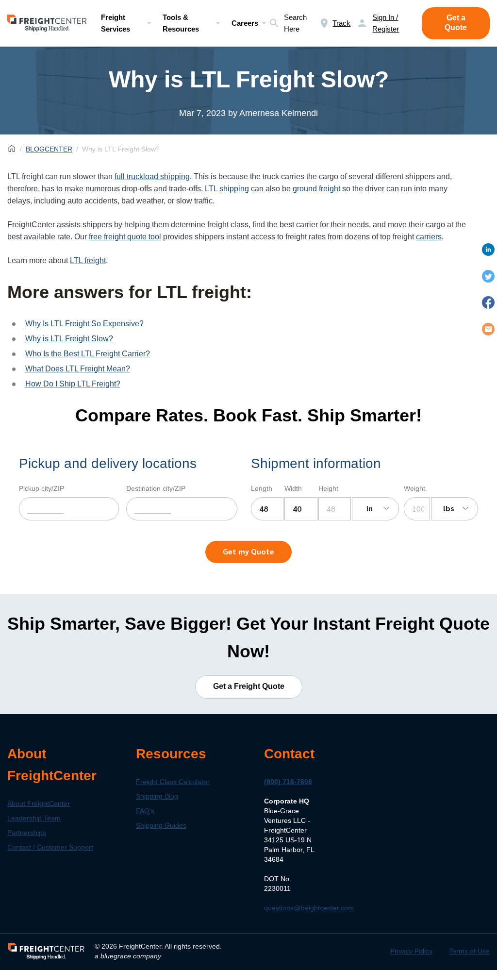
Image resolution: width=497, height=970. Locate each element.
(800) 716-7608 (288, 782)
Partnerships (26, 832)
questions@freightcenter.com (309, 908)
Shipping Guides (161, 825)
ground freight (316, 188)
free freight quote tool (125, 237)
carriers (429, 237)
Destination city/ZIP (155, 488)
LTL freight (88, 260)
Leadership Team (34, 818)
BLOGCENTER (49, 149)
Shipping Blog (157, 796)
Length (261, 488)
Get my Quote (248, 551)
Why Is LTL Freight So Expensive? (84, 323)
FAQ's (145, 811)
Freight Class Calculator (173, 782)
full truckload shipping (152, 176)
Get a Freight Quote (248, 686)
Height (328, 488)
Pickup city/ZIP (41, 488)
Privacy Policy (411, 951)
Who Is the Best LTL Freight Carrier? (87, 354)
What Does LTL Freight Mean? (77, 369)
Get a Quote (456, 23)
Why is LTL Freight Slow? (69, 338)
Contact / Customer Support (50, 847)
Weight (414, 488)
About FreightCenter (38, 803)
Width (293, 488)
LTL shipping (226, 188)
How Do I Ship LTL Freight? (72, 384)
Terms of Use (469, 951)
